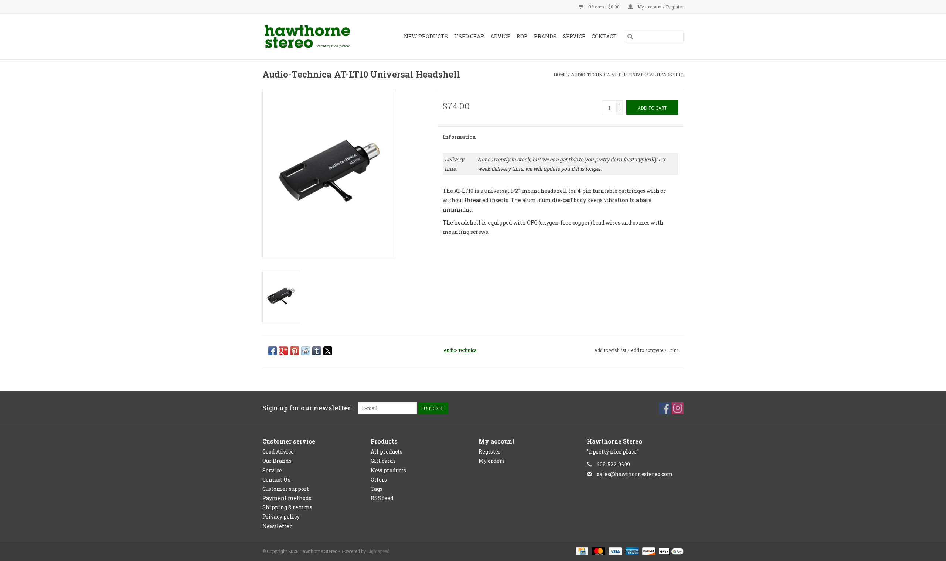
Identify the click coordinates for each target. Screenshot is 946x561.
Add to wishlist (610, 350)
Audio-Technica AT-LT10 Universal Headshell (627, 75)
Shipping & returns (287, 507)
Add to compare (647, 350)
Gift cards (383, 460)
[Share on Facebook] (272, 350)
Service (574, 36)
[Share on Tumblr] (316, 350)
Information (459, 136)
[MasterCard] (597, 551)
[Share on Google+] (283, 350)
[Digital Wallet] (670, 551)
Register (490, 451)
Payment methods (287, 498)
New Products (426, 36)
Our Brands (277, 460)
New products (388, 470)
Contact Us (276, 479)
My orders (492, 460)
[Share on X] (327, 350)
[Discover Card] (648, 551)
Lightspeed (378, 551)
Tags (376, 488)
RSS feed (382, 498)
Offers (379, 479)
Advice (500, 36)
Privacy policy (281, 516)
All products (386, 451)
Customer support (285, 488)
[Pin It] (294, 350)
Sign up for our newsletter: (307, 408)
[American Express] (631, 551)
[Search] (630, 36)
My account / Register (660, 7)
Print (672, 350)
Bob (522, 36)
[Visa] (614, 551)
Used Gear (469, 36)
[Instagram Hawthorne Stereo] (678, 408)
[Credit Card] (581, 551)
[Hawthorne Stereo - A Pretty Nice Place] (313, 36)
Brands (545, 36)
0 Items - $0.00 (604, 7)
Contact (604, 36)
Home (560, 75)
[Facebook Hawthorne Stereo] (665, 408)
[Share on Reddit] (305, 350)
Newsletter (277, 526)
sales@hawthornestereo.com (635, 474)
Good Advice (278, 451)
